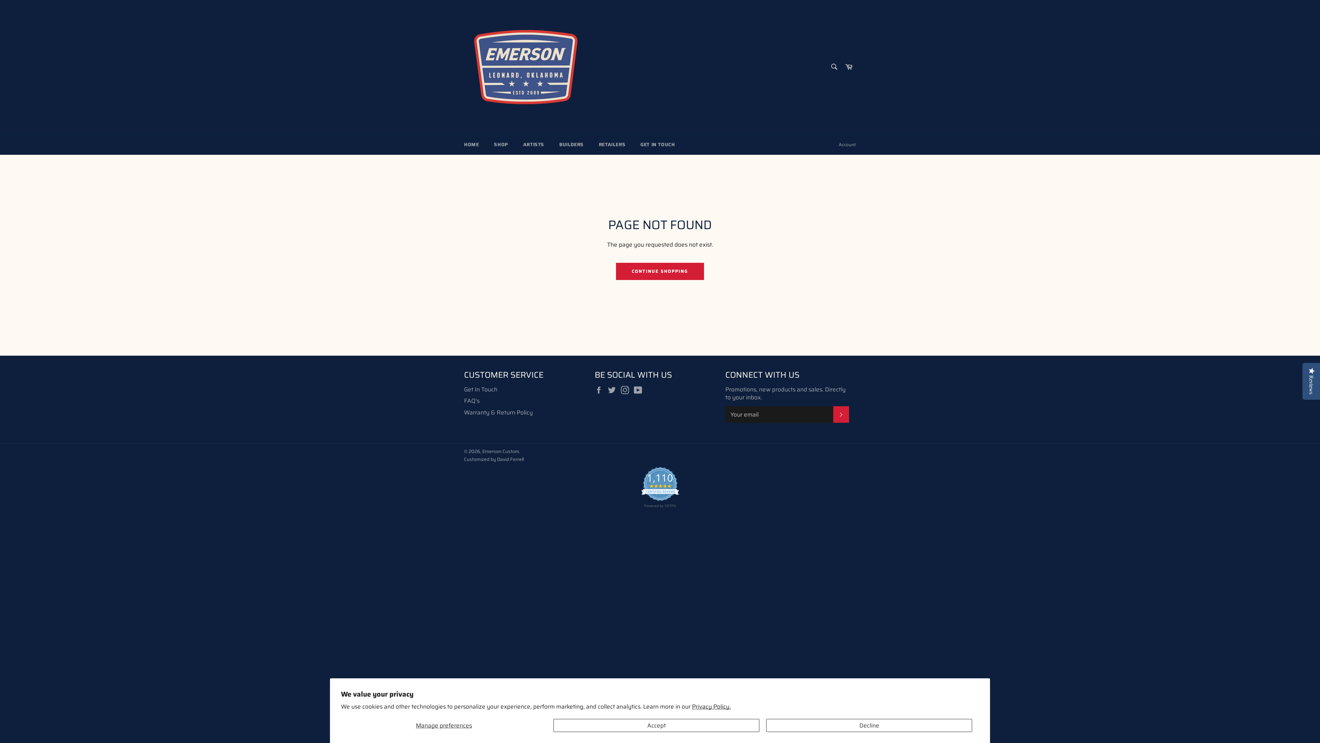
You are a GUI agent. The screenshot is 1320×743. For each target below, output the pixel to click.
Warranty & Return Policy (498, 412)
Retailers (612, 144)
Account (847, 144)
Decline (869, 725)
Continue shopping (660, 271)
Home (471, 144)
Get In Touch (657, 144)
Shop (501, 144)
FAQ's (472, 400)
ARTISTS (533, 144)
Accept (656, 725)
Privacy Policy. (711, 706)
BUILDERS (571, 144)
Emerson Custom (500, 451)
